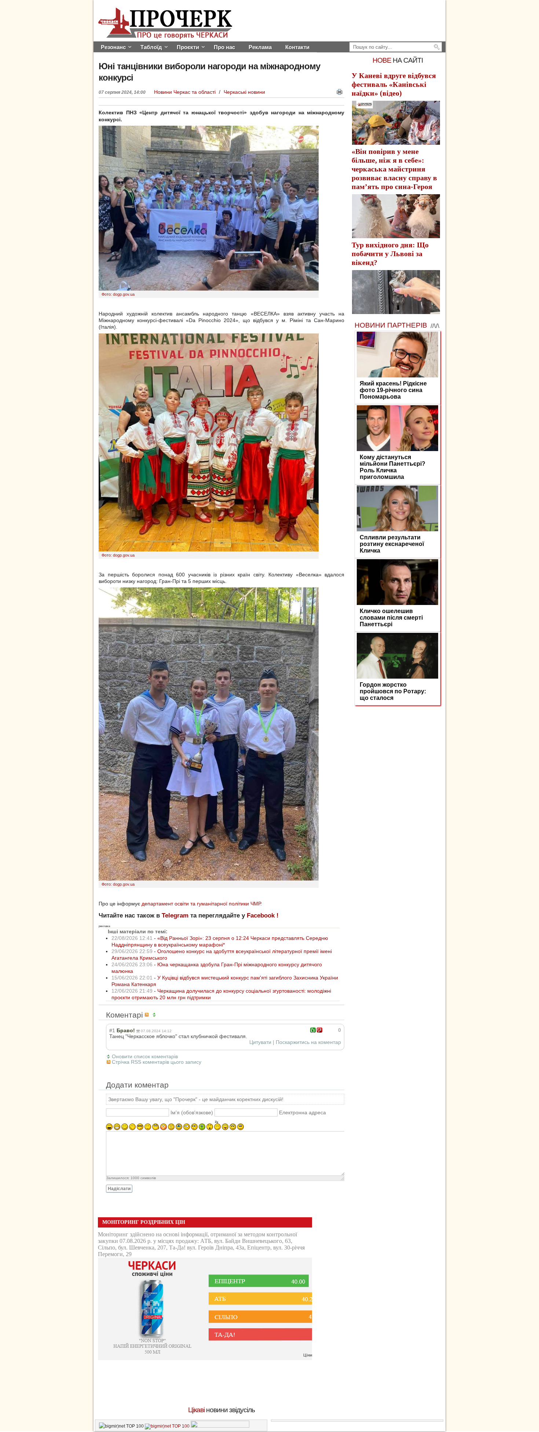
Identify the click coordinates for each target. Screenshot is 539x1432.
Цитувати (260, 1042)
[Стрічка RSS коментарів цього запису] (148, 1015)
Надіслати (119, 1188)
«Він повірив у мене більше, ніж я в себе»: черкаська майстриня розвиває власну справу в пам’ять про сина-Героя (394, 169)
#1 (112, 1030)
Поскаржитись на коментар (308, 1042)
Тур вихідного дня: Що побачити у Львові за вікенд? (390, 253)
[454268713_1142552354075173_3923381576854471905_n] (209, 550)
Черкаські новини (244, 92)
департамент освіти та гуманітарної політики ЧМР (201, 904)
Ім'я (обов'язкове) (191, 1112)
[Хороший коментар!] (313, 1030)
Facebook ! (263, 915)
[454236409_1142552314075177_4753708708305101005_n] (209, 289)
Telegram (175, 915)
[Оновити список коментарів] (155, 1015)
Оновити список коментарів (145, 1056)
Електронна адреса (302, 1112)
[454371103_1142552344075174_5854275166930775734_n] (209, 879)
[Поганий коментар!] (319, 1030)
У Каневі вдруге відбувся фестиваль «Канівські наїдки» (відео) (394, 84)
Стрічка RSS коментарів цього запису (156, 1062)
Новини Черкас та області (185, 92)
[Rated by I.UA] (220, 1426)
